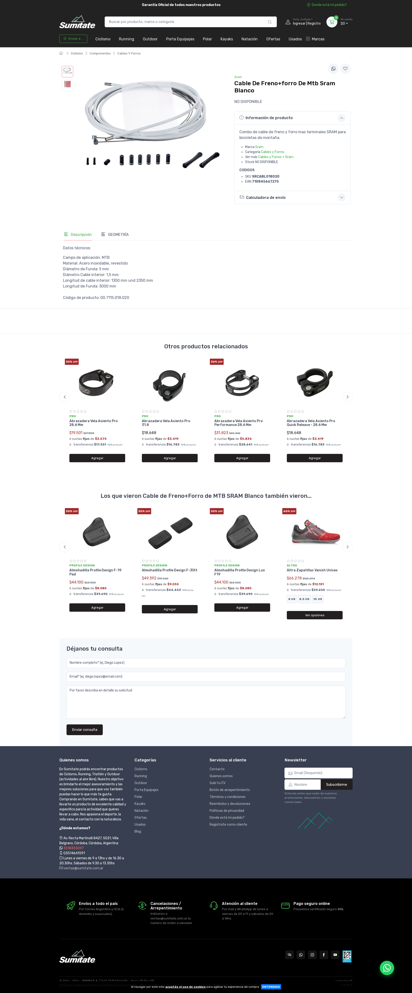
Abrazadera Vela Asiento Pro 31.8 (166, 423)
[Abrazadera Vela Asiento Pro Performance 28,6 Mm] (242, 382)
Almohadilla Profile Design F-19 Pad (95, 572)
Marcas (318, 39)
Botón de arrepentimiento (230, 790)
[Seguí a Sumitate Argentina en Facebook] (323, 955)
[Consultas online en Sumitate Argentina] (289, 955)
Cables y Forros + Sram (276, 157)
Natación (250, 39)
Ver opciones (314, 615)
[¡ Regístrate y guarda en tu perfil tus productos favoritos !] (345, 69)
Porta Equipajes (180, 39)
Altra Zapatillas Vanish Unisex (312, 570)
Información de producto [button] (269, 118)
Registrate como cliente (228, 825)
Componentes (100, 53)
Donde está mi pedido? (329, 5)
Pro (72, 416)
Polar (207, 39)
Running (126, 39)
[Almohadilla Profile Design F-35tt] (169, 532)
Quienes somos (221, 776)
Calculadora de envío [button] (266, 197)
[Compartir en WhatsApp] (333, 69)
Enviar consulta (84, 729)
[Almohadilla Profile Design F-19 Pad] (97, 532)
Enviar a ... (75, 38)
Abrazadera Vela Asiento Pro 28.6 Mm (93, 423)
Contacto (217, 769)
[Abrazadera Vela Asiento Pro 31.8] (169, 382)
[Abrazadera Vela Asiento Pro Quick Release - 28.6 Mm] (314, 382)
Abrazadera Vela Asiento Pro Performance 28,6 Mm (238, 423)
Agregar (97, 458)
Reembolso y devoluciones (230, 804)
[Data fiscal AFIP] (347, 956)
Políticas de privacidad (227, 811)
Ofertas (273, 39)
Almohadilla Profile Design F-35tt (169, 570)
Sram (259, 147)
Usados (295, 39)
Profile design (82, 565)
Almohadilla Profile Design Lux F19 (239, 572)
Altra (292, 565)
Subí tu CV (218, 783)
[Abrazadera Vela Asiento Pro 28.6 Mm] (97, 382)
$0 (347, 22)
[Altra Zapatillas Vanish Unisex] (314, 532)
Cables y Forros (272, 152)
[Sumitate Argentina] (77, 22)
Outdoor (150, 39)
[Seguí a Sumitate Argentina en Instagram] (312, 955)
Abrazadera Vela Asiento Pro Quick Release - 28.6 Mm (311, 423)
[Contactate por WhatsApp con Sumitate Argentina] (301, 955)
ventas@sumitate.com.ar (83, 868)
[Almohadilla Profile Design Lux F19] (242, 532)
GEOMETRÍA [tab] (118, 234)
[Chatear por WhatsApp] (387, 968)
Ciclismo (102, 39)
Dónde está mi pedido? (227, 818)
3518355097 (73, 848)
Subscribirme (336, 784)
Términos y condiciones (228, 797)
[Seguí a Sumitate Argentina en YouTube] (335, 955)
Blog (137, 831)
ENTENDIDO (271, 986)
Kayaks (227, 39)
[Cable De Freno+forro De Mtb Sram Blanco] (67, 71)
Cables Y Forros (129, 53)
